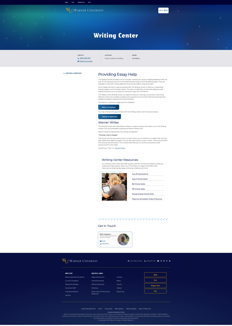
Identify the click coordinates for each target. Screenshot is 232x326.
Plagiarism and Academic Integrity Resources (147, 199)
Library (119, 288)
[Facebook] (163, 261)
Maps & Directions (98, 277)
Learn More (105, 243)
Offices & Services (74, 73)
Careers (119, 277)
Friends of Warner (71, 292)
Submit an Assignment (108, 107)
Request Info (81, 2)
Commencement (98, 281)
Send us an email (86, 61)
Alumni (68, 295)
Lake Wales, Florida (136, 261)
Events (119, 284)
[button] (163, 10)
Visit (73, 2)
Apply (66, 2)
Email (103, 241)
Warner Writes (120, 148)
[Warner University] (84, 10)
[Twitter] (166, 261)
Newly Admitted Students (74, 277)
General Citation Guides (140, 179)
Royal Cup (120, 292)
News (119, 281)
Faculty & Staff (70, 288)
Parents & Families (71, 284)
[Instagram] (161, 261)
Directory (95, 288)
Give (89, 2)
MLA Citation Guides (138, 184)
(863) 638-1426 (151, 261)
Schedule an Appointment (109, 117)
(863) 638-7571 (85, 58)
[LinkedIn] (169, 261)
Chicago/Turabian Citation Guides (143, 194)
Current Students (71, 281)
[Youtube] (158, 261)
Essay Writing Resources (140, 174)
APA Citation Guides (138, 189)
